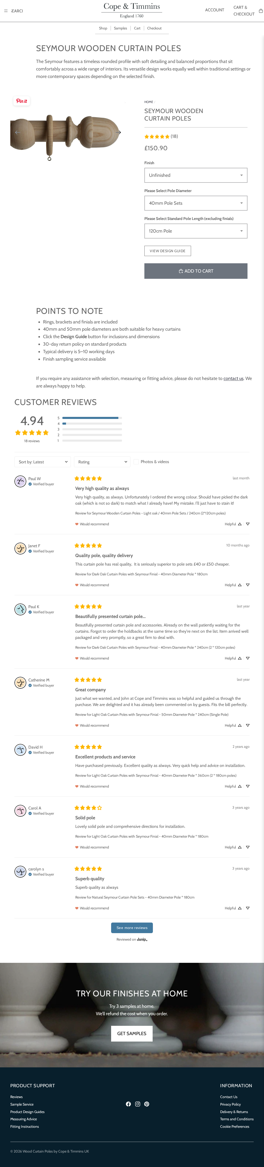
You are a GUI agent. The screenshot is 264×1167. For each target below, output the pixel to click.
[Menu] (6, 11)
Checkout (154, 28)
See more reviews (132, 928)
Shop (103, 28)
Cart (137, 28)
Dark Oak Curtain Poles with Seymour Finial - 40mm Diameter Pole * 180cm (150, 574)
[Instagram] (138, 1104)
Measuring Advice (23, 1119)
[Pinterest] (147, 1104)
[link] (161, 136)
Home (148, 102)
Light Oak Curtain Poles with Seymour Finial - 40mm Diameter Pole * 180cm (150, 836)
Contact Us (228, 1096)
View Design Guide (168, 251)
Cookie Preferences (234, 1126)
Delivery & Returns (234, 1111)
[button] (89, 417)
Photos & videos (155, 461)
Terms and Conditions (237, 1119)
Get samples (131, 1033)
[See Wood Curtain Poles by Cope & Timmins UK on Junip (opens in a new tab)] (142, 939)
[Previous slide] (16, 133)
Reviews (16, 1096)
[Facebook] (128, 1104)
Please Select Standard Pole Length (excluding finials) (189, 218)
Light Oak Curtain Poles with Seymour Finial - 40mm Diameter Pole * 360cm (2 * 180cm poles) (164, 775)
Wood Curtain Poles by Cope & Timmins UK (56, 1151)
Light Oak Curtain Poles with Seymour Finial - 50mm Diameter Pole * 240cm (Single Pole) (160, 714)
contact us (233, 378)
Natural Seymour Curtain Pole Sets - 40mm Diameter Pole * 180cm (143, 897)
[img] (41, 483)
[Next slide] (120, 133)
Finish (149, 163)
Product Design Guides (27, 1111)
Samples (120, 28)
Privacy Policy (230, 1104)
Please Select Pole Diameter (168, 190)
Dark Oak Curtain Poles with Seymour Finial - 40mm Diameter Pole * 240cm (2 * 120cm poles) (163, 647)
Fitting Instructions (24, 1126)
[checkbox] (162, 462)
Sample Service (22, 1104)
